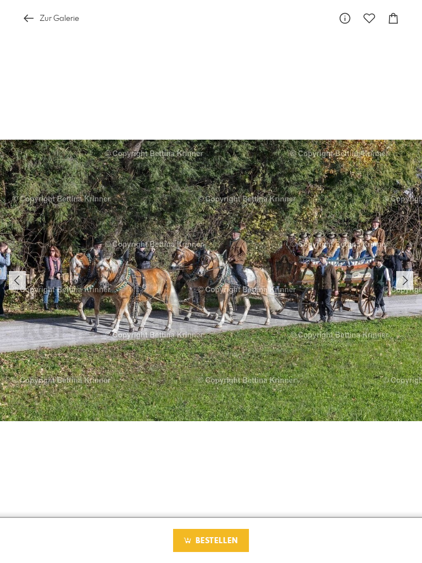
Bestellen (215, 541)
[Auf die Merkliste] (369, 18)
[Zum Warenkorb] (393, 18)
